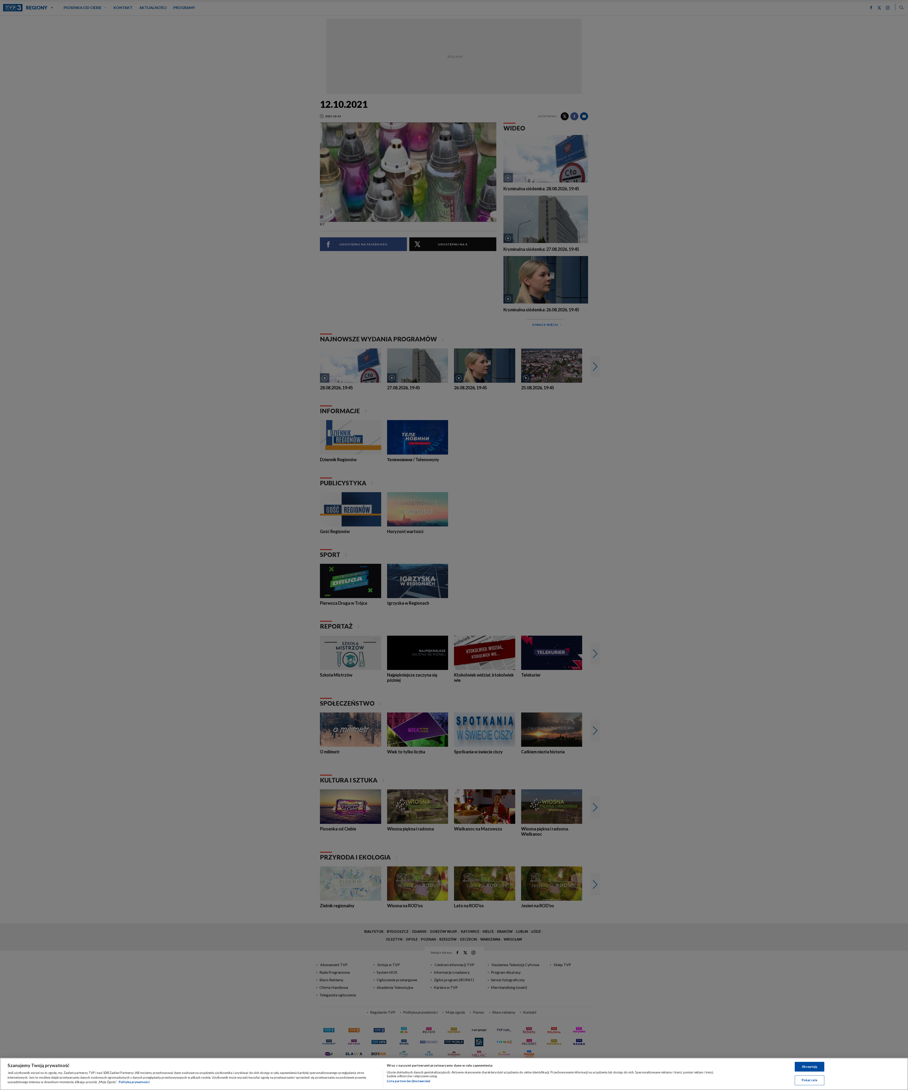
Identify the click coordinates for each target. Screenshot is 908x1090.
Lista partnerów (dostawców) (408, 1081)
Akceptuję (809, 1066)
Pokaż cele (809, 1080)
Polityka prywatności (134, 1082)
